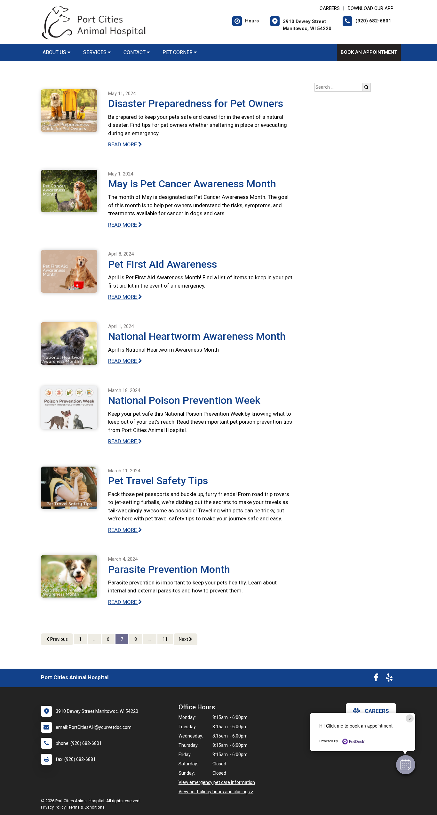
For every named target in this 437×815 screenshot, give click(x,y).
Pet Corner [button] (178, 52)
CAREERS (330, 8)
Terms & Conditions (86, 807)
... (94, 639)
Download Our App (370, 8)
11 (165, 639)
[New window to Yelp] (389, 678)
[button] (405, 764)
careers (377, 711)
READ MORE (123, 144)
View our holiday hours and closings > (216, 791)
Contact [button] (135, 52)
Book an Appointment (369, 52)
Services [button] (95, 52)
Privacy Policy (53, 807)
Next (184, 639)
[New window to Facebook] (376, 678)
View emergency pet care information (217, 782)
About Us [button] (55, 52)
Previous (58, 639)
